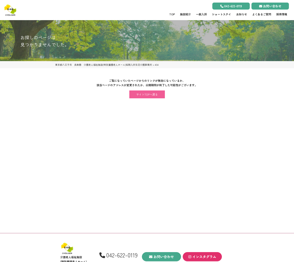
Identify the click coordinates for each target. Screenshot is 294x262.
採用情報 (281, 14)
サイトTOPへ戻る (147, 94)
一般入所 (201, 14)
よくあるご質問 (261, 14)
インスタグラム (203, 256)
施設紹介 (185, 14)
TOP (172, 14)
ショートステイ (221, 14)
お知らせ (241, 14)
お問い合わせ (271, 6)
